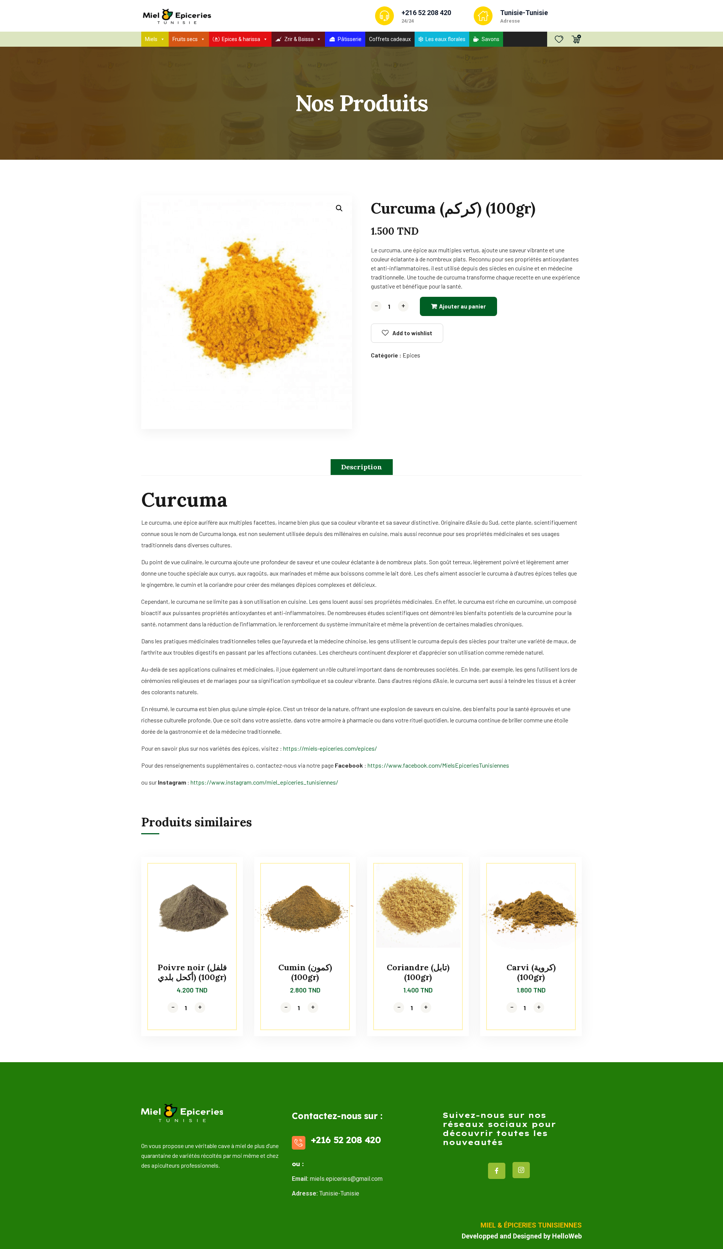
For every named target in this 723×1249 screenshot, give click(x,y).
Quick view (223, 891)
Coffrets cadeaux (390, 39)
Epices (411, 355)
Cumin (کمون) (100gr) (305, 972)
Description (361, 467)
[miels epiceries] (176, 16)
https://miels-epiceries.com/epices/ (330, 748)
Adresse (510, 21)
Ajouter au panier (462, 306)
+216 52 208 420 (426, 13)
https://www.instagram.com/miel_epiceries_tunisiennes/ (264, 782)
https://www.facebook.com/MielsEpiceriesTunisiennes (438, 765)
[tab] (362, 467)
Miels (151, 39)
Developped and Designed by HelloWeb (522, 1236)
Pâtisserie (350, 39)
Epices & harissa (241, 39)
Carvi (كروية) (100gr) (531, 972)
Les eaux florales (445, 39)
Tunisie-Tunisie (524, 13)
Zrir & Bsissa (299, 39)
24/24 (407, 21)
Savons (490, 39)
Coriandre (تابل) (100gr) (418, 972)
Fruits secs (185, 39)
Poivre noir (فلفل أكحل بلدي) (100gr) (192, 972)
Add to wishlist (412, 333)
